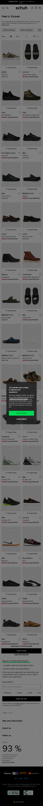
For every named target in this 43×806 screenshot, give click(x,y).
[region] (21, 403)
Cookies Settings (21, 419)
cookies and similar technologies (18, 399)
